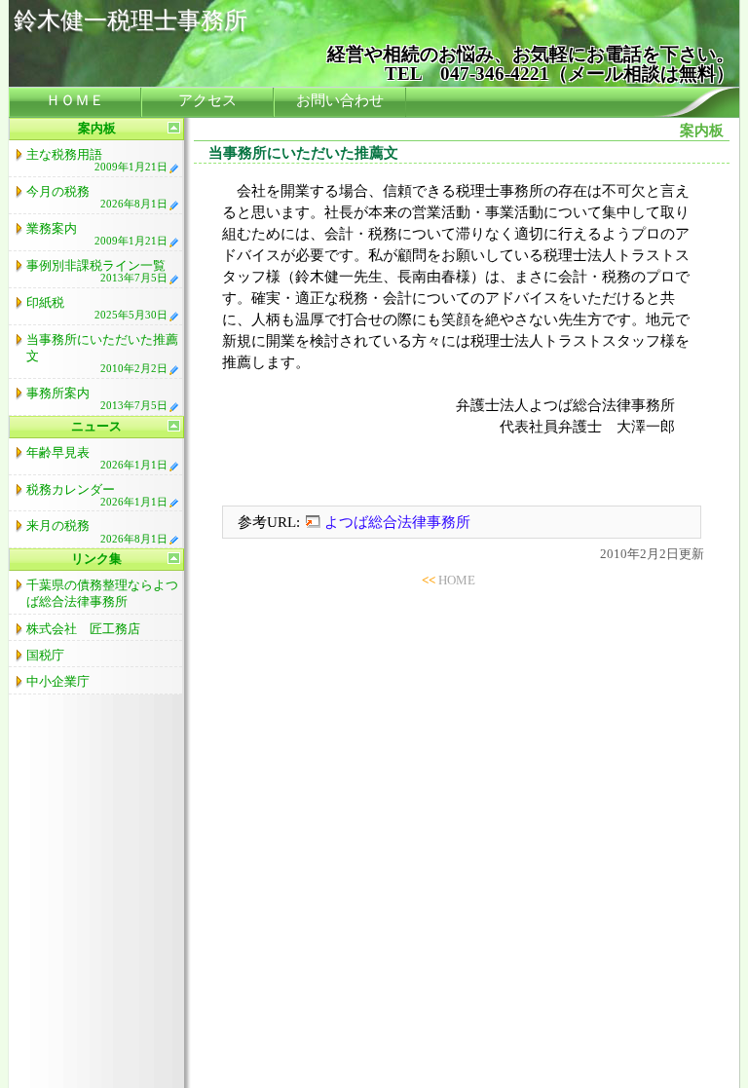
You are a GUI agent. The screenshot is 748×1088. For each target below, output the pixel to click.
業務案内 (97, 233)
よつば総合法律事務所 (397, 522)
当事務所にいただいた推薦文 (102, 353)
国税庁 (45, 655)
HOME (456, 580)
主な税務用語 (97, 159)
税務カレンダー (97, 494)
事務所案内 (97, 398)
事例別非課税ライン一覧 (97, 270)
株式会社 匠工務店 (83, 628)
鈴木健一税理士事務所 (130, 20)
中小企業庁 (58, 681)
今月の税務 (97, 196)
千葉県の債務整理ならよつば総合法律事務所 (102, 593)
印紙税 (97, 307)
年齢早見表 (97, 457)
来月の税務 (97, 531)
